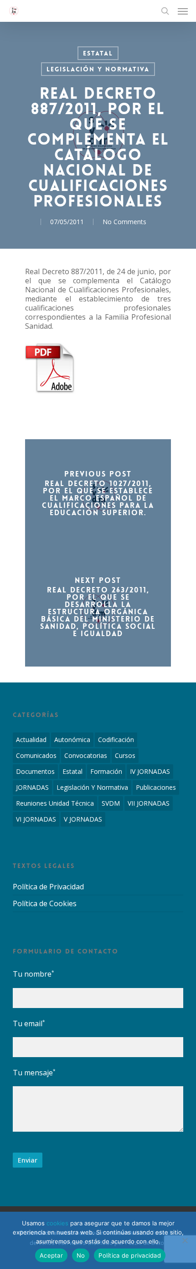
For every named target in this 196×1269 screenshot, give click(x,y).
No (81, 1255)
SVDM (111, 803)
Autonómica (72, 739)
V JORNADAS (83, 819)
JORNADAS (32, 787)
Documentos (35, 771)
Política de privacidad (129, 1255)
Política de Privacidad (48, 887)
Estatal (98, 53)
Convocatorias (85, 755)
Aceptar (51, 1255)
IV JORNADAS (150, 771)
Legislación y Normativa (98, 69)
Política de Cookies (45, 903)
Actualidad (31, 739)
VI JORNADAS (36, 819)
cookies (57, 1223)
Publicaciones (156, 787)
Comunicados (36, 755)
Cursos (125, 755)
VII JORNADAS (149, 803)
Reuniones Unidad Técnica (55, 803)
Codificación (116, 739)
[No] (184, 1240)
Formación (106, 771)
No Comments (124, 221)
